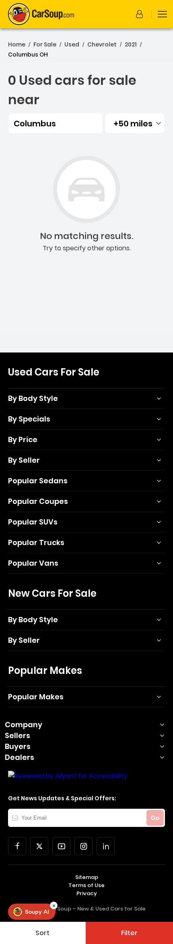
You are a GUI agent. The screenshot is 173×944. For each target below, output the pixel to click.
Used (71, 44)
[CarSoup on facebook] (17, 846)
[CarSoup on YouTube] (61, 846)
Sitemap (86, 877)
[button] (141, 14)
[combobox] (135, 123)
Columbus (35, 123)
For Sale (44, 44)
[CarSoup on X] (39, 846)
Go (155, 817)
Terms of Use (86, 885)
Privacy (86, 893)
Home (16, 44)
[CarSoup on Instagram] (83, 846)
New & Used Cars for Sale (111, 909)
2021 (131, 44)
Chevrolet (102, 44)
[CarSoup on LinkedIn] (106, 846)
